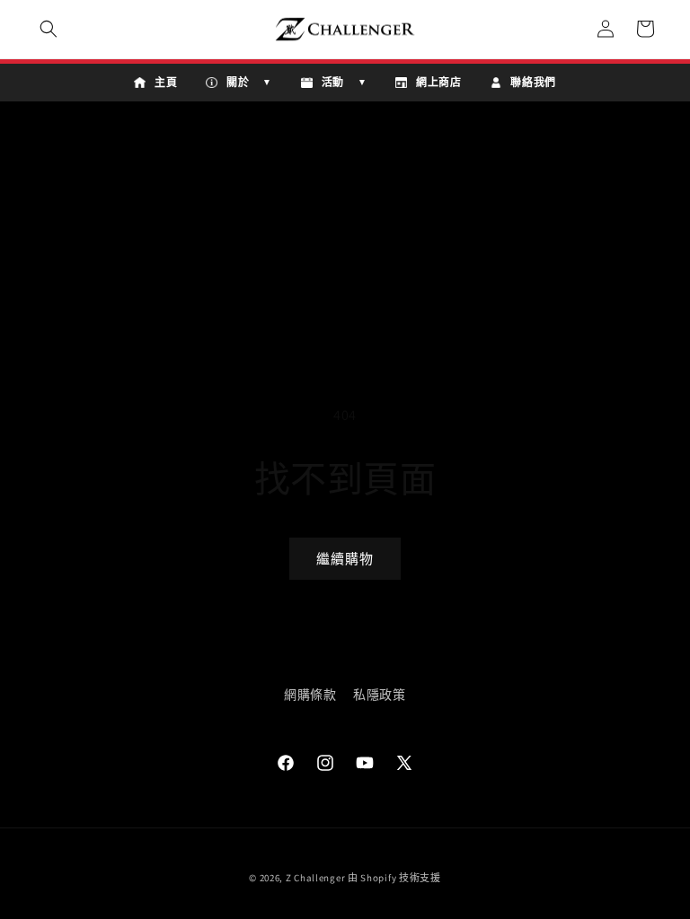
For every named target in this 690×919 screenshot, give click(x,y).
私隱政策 (379, 695)
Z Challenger (315, 877)
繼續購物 (345, 558)
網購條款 (310, 695)
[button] (48, 28)
